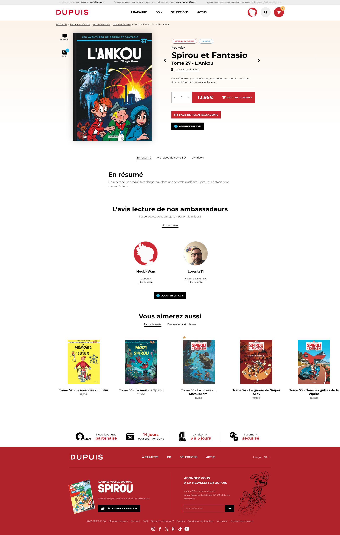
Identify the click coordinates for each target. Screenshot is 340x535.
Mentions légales (118, 521)
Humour (206, 41)
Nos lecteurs (170, 225)
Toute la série (152, 324)
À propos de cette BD (171, 157)
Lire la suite (146, 282)
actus (202, 12)
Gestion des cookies (242, 521)
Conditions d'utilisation (201, 521)
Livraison (198, 157)
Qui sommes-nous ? (162, 521)
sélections (180, 12)
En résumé (144, 157)
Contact (135, 521)
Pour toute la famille (80, 24)
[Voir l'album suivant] (259, 60)
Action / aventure (101, 24)
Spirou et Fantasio (122, 24)
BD (158, 12)
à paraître (139, 12)
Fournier (178, 47)
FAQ (145, 521)
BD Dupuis (61, 24)
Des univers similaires (181, 324)
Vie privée (222, 521)
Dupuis (73, 12)
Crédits (181, 521)
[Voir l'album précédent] (165, 60)
